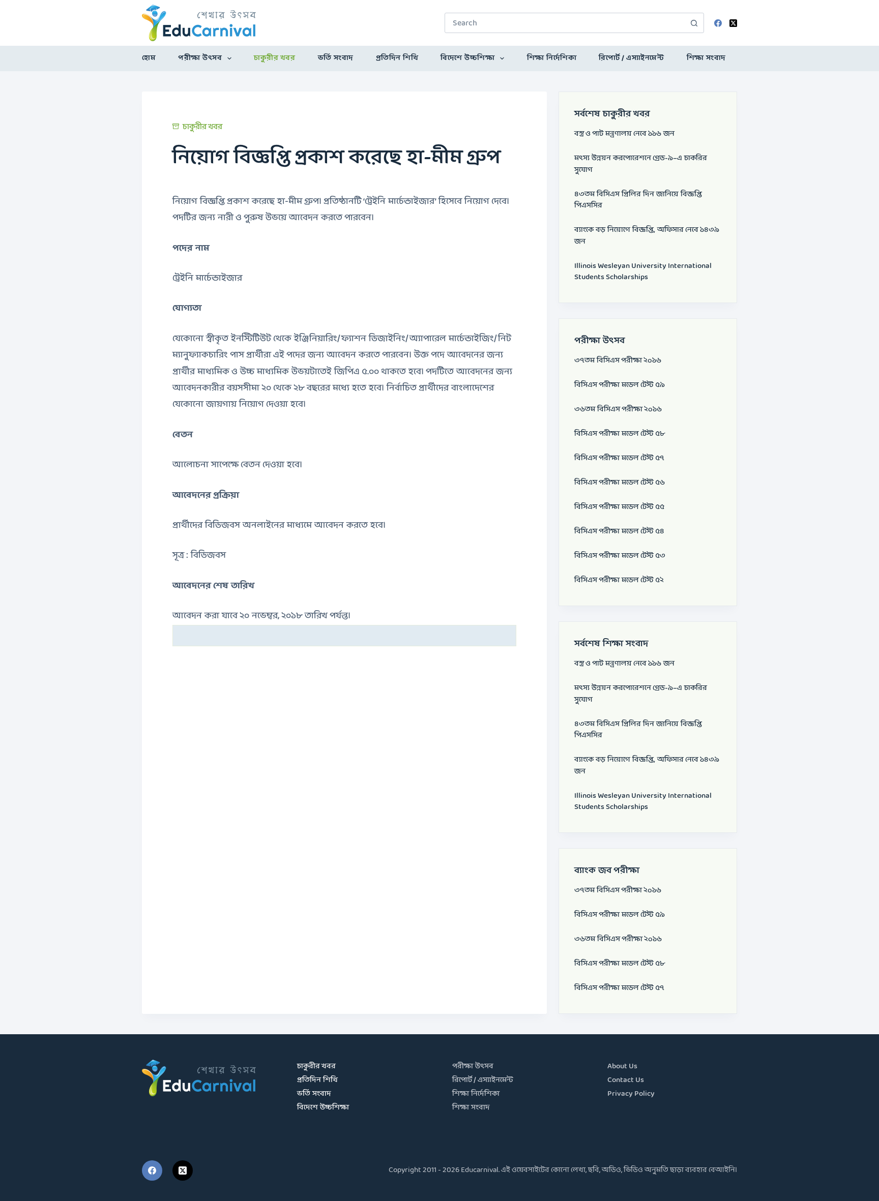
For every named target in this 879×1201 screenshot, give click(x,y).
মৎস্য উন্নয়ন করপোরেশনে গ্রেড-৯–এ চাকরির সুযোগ (640, 164)
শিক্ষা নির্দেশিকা (552, 58)
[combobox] (564, 23)
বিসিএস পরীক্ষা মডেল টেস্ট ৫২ (619, 580)
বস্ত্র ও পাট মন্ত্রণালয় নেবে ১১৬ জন (624, 134)
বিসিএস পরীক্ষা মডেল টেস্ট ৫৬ (619, 482)
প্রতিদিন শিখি (397, 58)
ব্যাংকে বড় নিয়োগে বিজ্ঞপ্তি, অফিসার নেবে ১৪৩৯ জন (646, 236)
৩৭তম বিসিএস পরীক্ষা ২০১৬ (617, 360)
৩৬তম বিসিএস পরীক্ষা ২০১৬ (618, 409)
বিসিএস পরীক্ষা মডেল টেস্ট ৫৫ (619, 507)
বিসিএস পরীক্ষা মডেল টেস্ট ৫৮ (619, 434)
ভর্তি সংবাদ (336, 58)
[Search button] (694, 23)
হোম (149, 58)
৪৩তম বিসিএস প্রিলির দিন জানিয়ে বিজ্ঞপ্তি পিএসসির (638, 200)
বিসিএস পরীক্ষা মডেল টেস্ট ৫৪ (619, 531)
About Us (622, 1066)
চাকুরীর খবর (274, 58)
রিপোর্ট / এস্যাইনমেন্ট (631, 58)
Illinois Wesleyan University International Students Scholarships (643, 272)
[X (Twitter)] (733, 23)
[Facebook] (718, 23)
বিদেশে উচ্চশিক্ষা (467, 58)
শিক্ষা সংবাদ (706, 58)
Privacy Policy (631, 1094)
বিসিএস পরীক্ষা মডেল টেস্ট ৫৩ (619, 556)
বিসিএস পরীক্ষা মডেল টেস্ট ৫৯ (619, 385)
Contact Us (625, 1080)
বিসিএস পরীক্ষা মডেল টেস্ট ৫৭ (619, 458)
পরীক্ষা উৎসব (200, 58)
